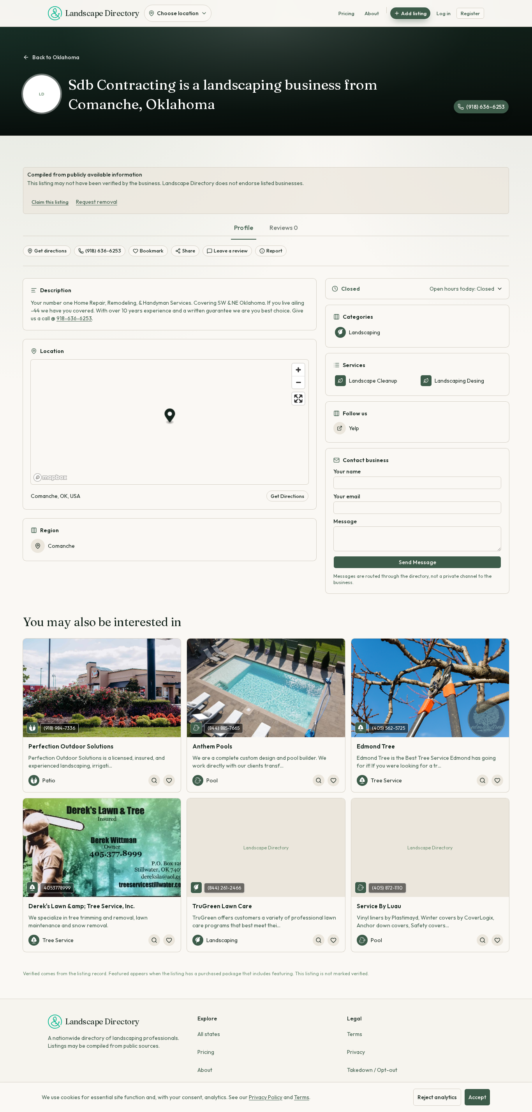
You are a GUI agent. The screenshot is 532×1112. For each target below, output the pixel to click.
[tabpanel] (266, 429)
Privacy (356, 1052)
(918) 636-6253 (485, 106)
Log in (444, 13)
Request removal (96, 201)
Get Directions (287, 496)
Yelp (354, 428)
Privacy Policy (265, 1097)
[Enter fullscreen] (298, 398)
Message (345, 521)
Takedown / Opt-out (372, 1069)
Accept (477, 1097)
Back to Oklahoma (55, 57)
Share (188, 250)
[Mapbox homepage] (50, 477)
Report (274, 250)
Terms (354, 1034)
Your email (346, 496)
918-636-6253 (74, 318)
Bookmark (152, 250)
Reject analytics (437, 1097)
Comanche (61, 545)
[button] (170, 417)
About (372, 13)
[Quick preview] (154, 780)
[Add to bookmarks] (169, 780)
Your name (347, 471)
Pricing (346, 13)
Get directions (50, 250)
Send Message (417, 562)
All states (208, 1034)
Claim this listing (50, 202)
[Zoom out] (298, 382)
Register (470, 13)
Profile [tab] (243, 227)
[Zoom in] (298, 370)
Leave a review (231, 250)
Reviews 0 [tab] (284, 227)
